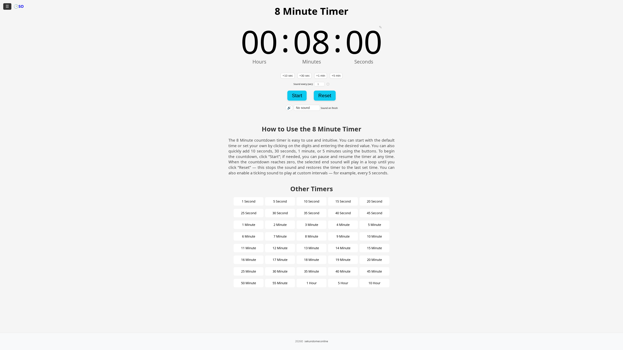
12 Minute (280, 248)
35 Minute (311, 271)
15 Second (343, 201)
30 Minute (280, 271)
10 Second (311, 201)
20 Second (374, 201)
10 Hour (374, 283)
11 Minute (248, 248)
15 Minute (374, 248)
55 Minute (280, 283)
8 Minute (311, 236)
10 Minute (374, 236)
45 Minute (374, 271)
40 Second (343, 213)
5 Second (280, 201)
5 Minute (374, 224)
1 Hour (311, 283)
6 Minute (248, 236)
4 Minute (343, 224)
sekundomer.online (316, 341)
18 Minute (311, 259)
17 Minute (280, 259)
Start (297, 95)
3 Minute (311, 224)
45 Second (374, 213)
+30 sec (304, 75)
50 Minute (248, 283)
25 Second (248, 213)
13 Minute (311, 248)
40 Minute (343, 271)
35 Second (311, 213)
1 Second (248, 201)
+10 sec (287, 75)
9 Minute (343, 236)
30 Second (280, 213)
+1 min (320, 75)
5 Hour (343, 283)
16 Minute (248, 259)
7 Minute (280, 236)
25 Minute (248, 271)
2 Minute (280, 224)
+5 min (336, 75)
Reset (324, 95)
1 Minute (248, 224)
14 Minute (343, 248)
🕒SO (19, 6)
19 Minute (343, 259)
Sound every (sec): (303, 84)
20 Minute (374, 259)
